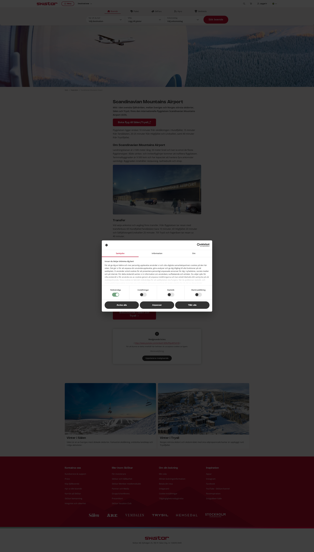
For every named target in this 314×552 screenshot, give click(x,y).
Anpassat (157, 305)
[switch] (143, 295)
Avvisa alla (122, 305)
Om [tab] (193, 253)
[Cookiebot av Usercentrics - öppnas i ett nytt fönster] (198, 245)
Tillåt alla (192, 305)
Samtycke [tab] (120, 253)
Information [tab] (157, 253)
